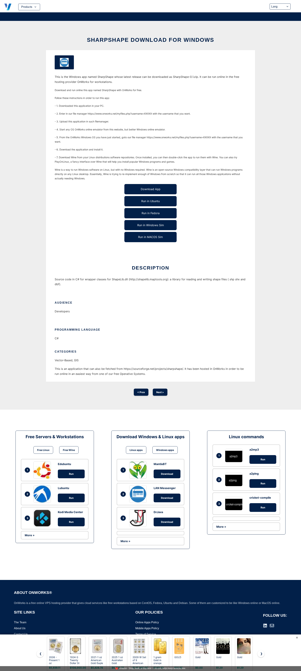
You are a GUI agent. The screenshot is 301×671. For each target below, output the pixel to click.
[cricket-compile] (234, 503)
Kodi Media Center (70, 512)
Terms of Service (145, 634)
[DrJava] (139, 518)
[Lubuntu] (43, 494)
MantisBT (160, 464)
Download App (150, 189)
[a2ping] (234, 479)
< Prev (141, 392)
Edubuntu (64, 464)
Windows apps (165, 449)
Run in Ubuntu (150, 201)
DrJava (158, 512)
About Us (19, 628)
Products (26, 6)
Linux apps (136, 449)
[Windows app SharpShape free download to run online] (64, 62)
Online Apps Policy (147, 622)
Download (167, 473)
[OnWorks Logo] (8, 7)
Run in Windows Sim (150, 225)
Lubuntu (63, 488)
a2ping (254, 473)
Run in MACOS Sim (150, 237)
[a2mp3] (234, 455)
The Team (20, 622)
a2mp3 (254, 449)
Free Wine (69, 449)
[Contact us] (272, 625)
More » (29, 535)
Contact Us (21, 634)
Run (71, 473)
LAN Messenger (165, 488)
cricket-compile (260, 497)
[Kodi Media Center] (43, 518)
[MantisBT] (139, 470)
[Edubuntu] (43, 470)
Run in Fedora (151, 213)
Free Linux (43, 449)
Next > (160, 392)
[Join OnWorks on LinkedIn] (265, 625)
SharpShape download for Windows (150, 40)
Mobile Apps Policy (147, 628)
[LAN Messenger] (139, 494)
